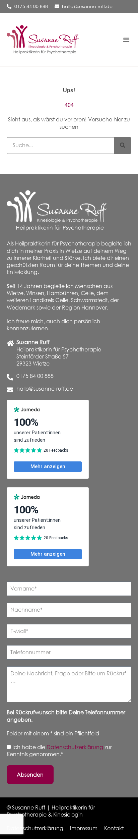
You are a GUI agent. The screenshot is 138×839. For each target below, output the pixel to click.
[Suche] (122, 145)
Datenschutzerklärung (76, 747)
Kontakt (114, 828)
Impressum (83, 828)
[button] (126, 40)
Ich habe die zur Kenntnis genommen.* (59, 751)
